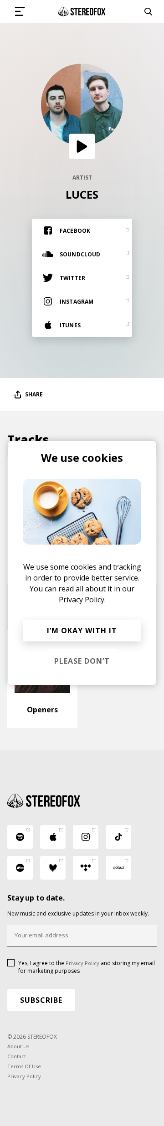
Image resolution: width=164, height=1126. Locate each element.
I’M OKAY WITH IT (82, 631)
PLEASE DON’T (82, 661)
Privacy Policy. (82, 600)
